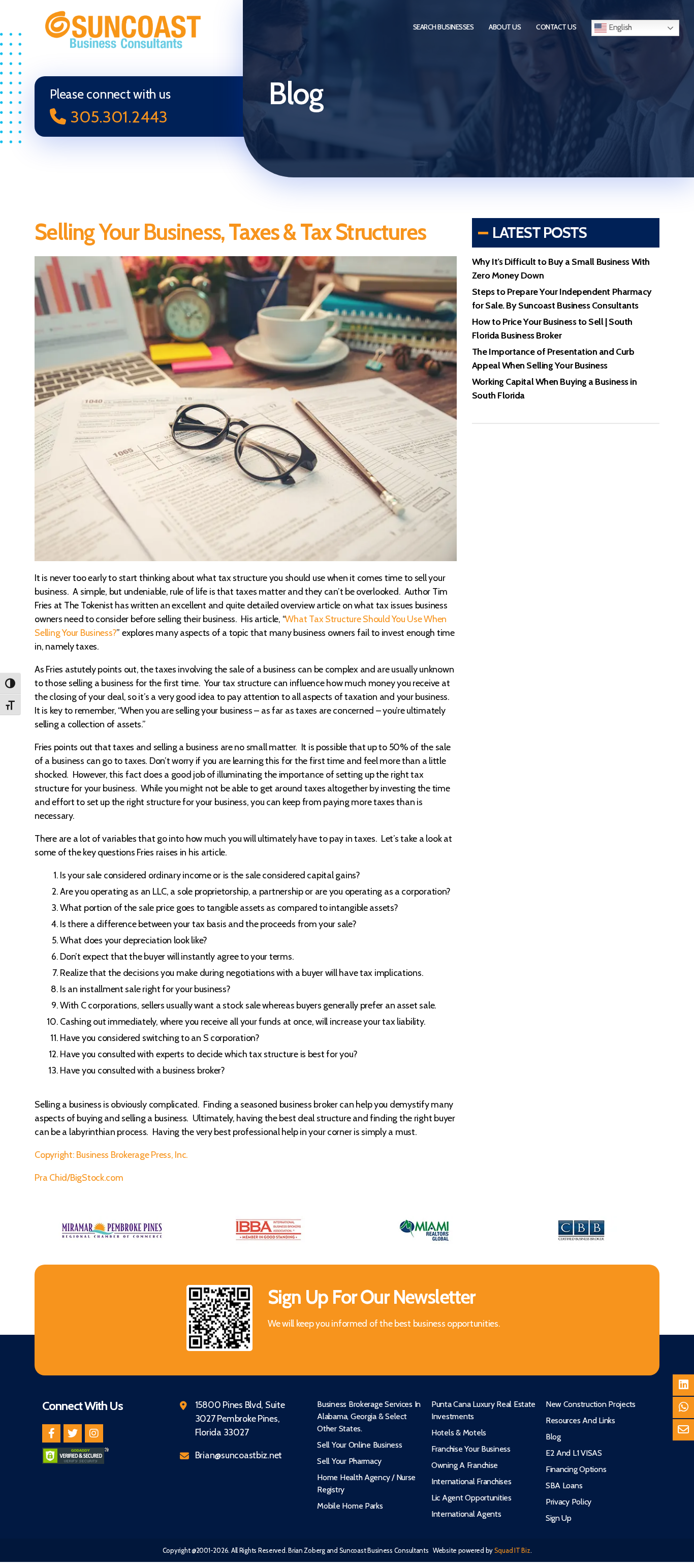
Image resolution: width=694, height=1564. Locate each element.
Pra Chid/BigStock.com (79, 1177)
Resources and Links (580, 1420)
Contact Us (556, 27)
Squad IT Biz (512, 1550)
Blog (553, 1437)
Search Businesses (443, 27)
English (619, 27)
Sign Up (559, 1518)
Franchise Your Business (471, 1449)
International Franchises (471, 1481)
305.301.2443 (119, 117)
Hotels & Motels (458, 1432)
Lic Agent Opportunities (471, 1497)
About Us (505, 27)
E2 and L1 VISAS (574, 1453)
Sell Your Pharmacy (349, 1461)
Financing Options (576, 1469)
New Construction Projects (591, 1404)
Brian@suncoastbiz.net (238, 1455)
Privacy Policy (568, 1502)
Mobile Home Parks (350, 1506)
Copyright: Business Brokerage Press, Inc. (111, 1154)
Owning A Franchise (464, 1465)
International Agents (466, 1514)
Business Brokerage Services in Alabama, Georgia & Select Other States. (369, 1416)
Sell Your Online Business (359, 1445)
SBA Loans (564, 1485)
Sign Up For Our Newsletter (371, 1297)
